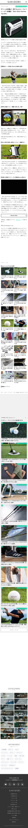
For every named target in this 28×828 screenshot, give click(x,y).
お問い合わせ (14, 808)
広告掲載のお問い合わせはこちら (8, 417)
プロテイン (11, 749)
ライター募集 (14, 815)
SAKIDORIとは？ (14, 804)
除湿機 (17, 768)
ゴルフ (17, 749)
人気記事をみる (14, 796)
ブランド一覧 (14, 802)
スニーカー (21, 762)
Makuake (18, 219)
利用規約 (14, 817)
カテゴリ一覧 (14, 798)
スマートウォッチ (5, 762)
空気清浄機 (4, 749)
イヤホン (3, 755)
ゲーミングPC (13, 762)
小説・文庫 (22, 755)
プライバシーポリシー (14, 819)
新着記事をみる (14, 793)
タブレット (13, 752)
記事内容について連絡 (4, 262)
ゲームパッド (20, 752)
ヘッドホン (10, 755)
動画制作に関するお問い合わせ (14, 813)
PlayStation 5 (12, 765)
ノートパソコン (5, 752)
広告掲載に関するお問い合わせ (14, 811)
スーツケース (4, 765)
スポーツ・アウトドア (21, 6)
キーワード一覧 (14, 800)
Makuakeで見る (14, 215)
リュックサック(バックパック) (7, 768)
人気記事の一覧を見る (14, 629)
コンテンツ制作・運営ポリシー (14, 806)
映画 (16, 755)
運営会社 (14, 821)
